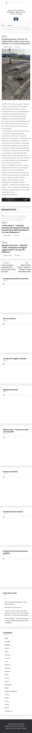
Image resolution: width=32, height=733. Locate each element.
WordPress (8, 711)
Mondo (7, 678)
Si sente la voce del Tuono (13, 607)
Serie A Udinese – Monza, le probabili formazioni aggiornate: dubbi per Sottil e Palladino (17, 620)
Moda (6, 675)
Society (7, 694)
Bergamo (7, 645)
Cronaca (7, 658)
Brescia (7, 648)
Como (6, 651)
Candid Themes (21, 728)
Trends (7, 704)
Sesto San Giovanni (11, 691)
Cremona (7, 655)
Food (6, 661)
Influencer (8, 665)
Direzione (17, 47)
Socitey (7, 698)
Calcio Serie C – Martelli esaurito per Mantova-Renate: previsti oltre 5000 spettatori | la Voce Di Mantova (16, 229)
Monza (7, 681)
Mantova (4, 36)
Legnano (7, 668)
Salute (7, 688)
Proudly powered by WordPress (14, 726)
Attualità (7, 641)
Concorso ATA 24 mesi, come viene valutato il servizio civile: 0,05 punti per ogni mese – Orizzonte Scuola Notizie (17, 613)
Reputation (8, 685)
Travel (7, 701)
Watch (7, 708)
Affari (6, 638)
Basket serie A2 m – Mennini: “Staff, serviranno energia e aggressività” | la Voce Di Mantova (15, 248)
